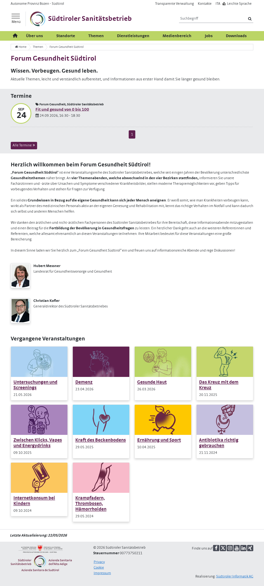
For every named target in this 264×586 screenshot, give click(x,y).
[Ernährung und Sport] (163, 419)
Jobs (209, 36)
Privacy (99, 562)
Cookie (99, 568)
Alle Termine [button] (22, 145)
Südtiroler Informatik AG (234, 576)
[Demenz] (101, 362)
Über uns (34, 36)
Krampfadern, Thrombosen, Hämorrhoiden (90, 504)
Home (22, 46)
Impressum (102, 573)
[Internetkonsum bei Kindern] (39, 478)
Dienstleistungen (133, 36)
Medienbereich (177, 36)
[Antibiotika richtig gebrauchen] (225, 419)
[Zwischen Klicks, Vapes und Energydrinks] (39, 419)
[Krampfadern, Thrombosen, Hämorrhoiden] (101, 478)
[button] (216, 548)
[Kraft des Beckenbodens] (101, 419)
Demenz (84, 382)
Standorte (65, 36)
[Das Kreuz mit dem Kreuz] (225, 362)
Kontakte (205, 4)
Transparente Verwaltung (174, 4)
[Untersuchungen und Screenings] (39, 362)
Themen (96, 36)
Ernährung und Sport (159, 440)
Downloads (236, 36)
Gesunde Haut (152, 382)
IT (218, 4)
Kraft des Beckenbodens (100, 440)
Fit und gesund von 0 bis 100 (62, 109)
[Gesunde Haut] (163, 362)
